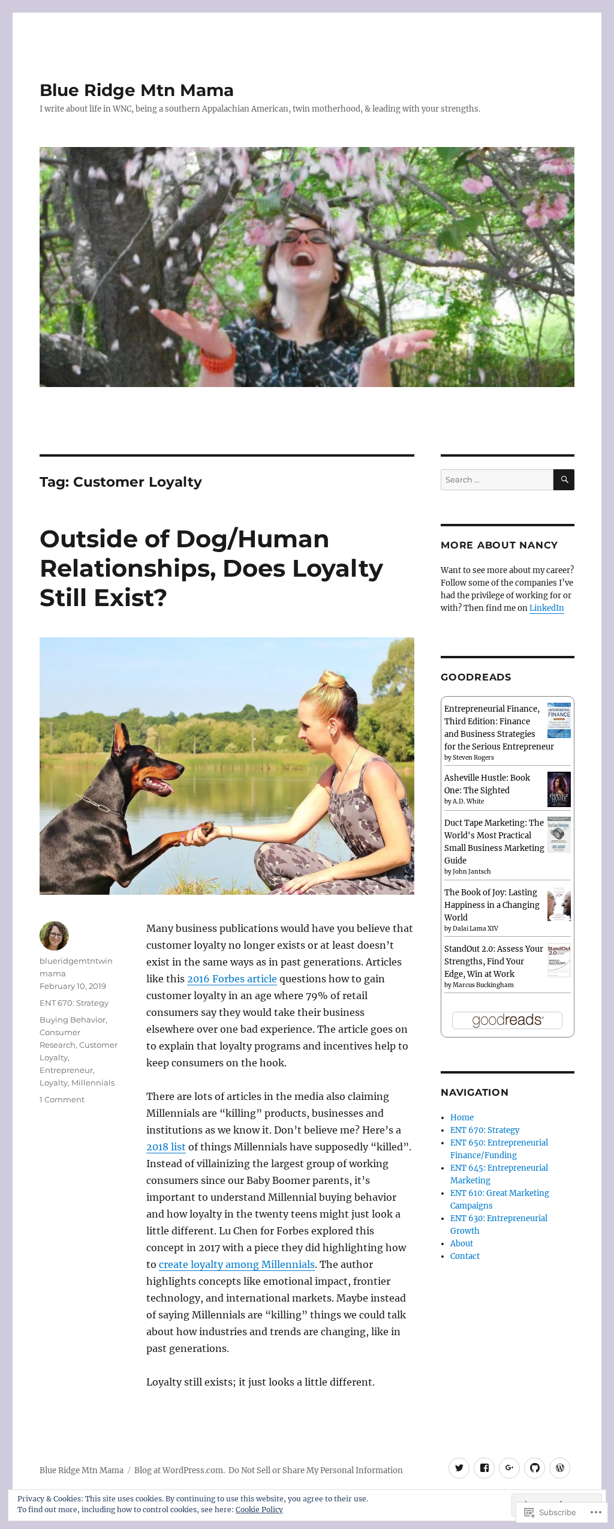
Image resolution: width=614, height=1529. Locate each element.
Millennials (93, 1082)
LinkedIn (546, 608)
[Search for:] (497, 480)
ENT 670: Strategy (74, 1003)
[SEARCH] (563, 479)
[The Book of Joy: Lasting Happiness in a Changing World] (559, 903)
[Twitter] (459, 1468)
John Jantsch (472, 872)
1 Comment (62, 1099)
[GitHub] (534, 1468)
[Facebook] (484, 1468)
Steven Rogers (473, 757)
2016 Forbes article (232, 979)
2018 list (166, 1147)
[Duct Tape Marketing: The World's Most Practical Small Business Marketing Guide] (559, 834)
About (461, 1244)
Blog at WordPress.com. (179, 1470)
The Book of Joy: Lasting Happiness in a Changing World (492, 905)
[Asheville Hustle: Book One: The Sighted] (559, 789)
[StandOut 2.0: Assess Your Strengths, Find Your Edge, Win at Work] (559, 960)
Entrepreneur (66, 1070)
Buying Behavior (73, 1019)
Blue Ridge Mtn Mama (137, 90)
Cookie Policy (259, 1509)
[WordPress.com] (559, 1468)
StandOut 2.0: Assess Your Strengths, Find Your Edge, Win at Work (493, 961)
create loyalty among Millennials (237, 1264)
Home (462, 1118)
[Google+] (509, 1468)
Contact (465, 1256)
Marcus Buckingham (483, 985)
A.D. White (468, 801)
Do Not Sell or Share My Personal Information (315, 1470)
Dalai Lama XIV (475, 929)
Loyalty (54, 1082)
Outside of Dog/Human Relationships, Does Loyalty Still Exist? (211, 568)
